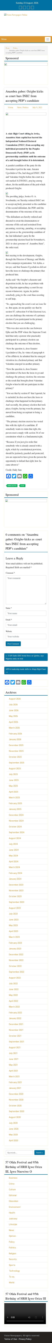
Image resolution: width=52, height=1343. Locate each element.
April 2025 (13, 792)
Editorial (12, 1195)
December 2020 (16, 1094)
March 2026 (14, 728)
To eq (11, 1276)
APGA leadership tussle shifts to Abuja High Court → (26, 670)
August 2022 (15, 978)
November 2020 (16, 1099)
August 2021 (15, 1047)
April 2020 (13, 1140)
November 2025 (16, 751)
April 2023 (13, 931)
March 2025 (14, 797)
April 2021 (13, 1070)
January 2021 (15, 1088)
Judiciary (13, 1218)
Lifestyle (13, 1224)
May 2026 (13, 716)
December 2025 (16, 745)
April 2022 (13, 1001)
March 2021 (14, 1076)
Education (13, 1201)
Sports (12, 1265)
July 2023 (13, 914)
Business (13, 1178)
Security (13, 1259)
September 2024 (16, 832)
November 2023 (16, 890)
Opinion (12, 1236)
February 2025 (15, 803)
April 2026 (13, 722)
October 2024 (15, 826)
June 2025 (13, 780)
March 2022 (14, 1006)
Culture (12, 1189)
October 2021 (15, 1036)
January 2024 (15, 879)
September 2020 (16, 1111)
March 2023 (14, 937)
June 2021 (13, 1059)
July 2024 (13, 844)
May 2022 (13, 995)
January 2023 (15, 948)
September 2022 (16, 972)
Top (22, 486)
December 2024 (16, 815)
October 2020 (15, 1105)
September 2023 (16, 902)
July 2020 (13, 1123)
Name (9, 608)
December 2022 (16, 954)
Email (9, 619)
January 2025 (15, 809)
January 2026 (15, 739)
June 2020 (13, 1129)
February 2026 (15, 733)
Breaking (12, 486)
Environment (15, 1207)
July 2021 (13, 1053)
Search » (39, 1152)
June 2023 (13, 919)
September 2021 (16, 1041)
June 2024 (13, 850)
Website (9, 631)
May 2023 (13, 925)
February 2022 (15, 1012)
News (19, 107)
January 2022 (15, 1018)
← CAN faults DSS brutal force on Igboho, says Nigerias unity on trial (25, 657)
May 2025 (13, 786)
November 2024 (16, 821)
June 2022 (13, 989)
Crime (11, 1184)
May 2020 (13, 1134)
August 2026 (15, 699)
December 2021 (16, 1024)
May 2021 (13, 1065)
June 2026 (13, 710)
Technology (14, 1271)
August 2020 (15, 1117)
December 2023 (16, 885)
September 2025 (16, 762)
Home (8, 48)
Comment (10, 573)
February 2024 (15, 873)
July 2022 (13, 983)
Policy (11, 1242)
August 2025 (15, 768)
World (11, 1282)
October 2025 (15, 757)
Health (12, 1213)
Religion (12, 1253)
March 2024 (14, 867)
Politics (15, 48)
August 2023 (15, 908)
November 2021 (16, 1030)
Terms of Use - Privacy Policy (17, 1339)
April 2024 (13, 861)
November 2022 (16, 960)
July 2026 (13, 704)
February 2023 (15, 943)
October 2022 (15, 966)
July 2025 (13, 774)
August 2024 (15, 838)
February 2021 (15, 1082)
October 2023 (15, 896)
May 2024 (13, 855)
